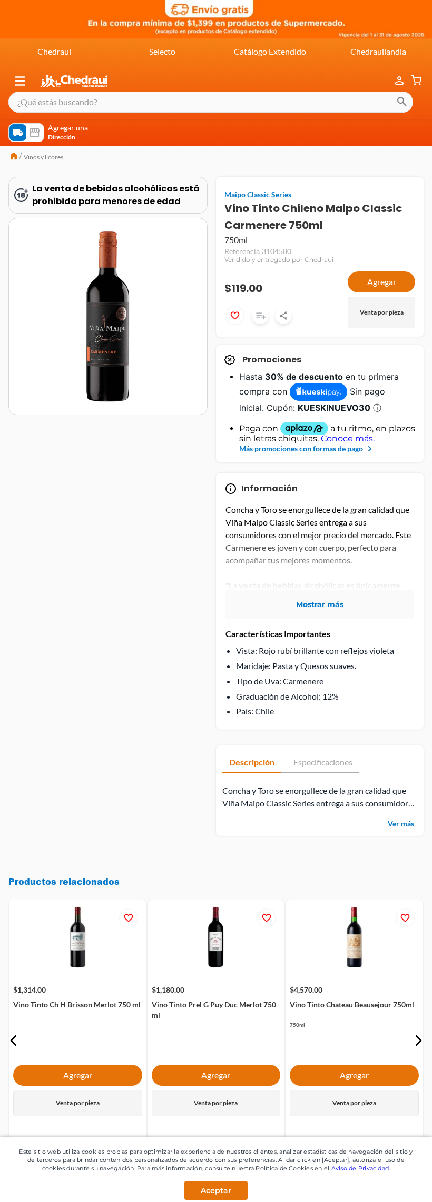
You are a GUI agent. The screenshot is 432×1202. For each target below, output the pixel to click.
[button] (20, 81)
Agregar (381, 282)
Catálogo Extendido (270, 51)
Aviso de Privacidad (360, 1168)
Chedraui (54, 51)
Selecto (162, 51)
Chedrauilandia (378, 51)
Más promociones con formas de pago (301, 448)
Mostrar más (319, 604)
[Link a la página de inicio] (13, 157)
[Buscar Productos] (402, 102)
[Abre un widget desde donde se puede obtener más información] (389, 1183)
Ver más (401, 823)
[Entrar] (394, 81)
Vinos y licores (43, 157)
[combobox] (210, 102)
